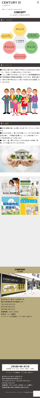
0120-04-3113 (21, 366)
